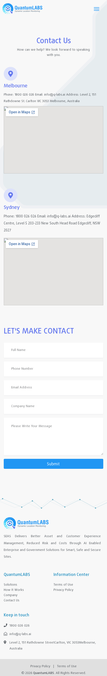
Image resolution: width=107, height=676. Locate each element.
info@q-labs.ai (54, 94)
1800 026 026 (24, 94)
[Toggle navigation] (96, 8)
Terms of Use (67, 666)
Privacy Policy (40, 666)
